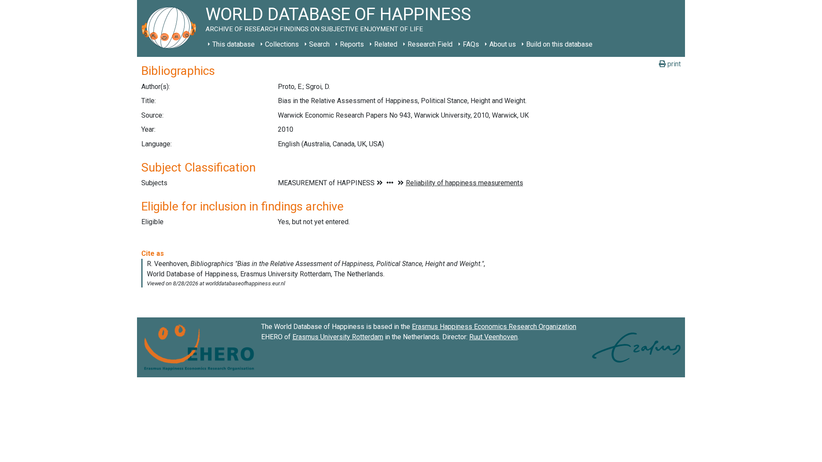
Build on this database (559, 44)
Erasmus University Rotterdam (337, 337)
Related (385, 44)
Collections (282, 44)
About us (502, 44)
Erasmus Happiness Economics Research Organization (494, 327)
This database (233, 44)
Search (319, 44)
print (673, 64)
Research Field (430, 44)
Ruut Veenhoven (493, 337)
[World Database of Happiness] (171, 28)
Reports (352, 44)
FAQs (471, 44)
